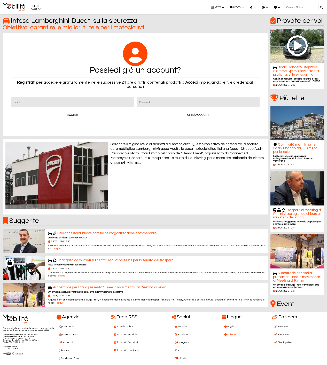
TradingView (285, 342)
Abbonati (68, 342)
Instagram (183, 342)
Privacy (65, 350)
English (231, 326)
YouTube (182, 326)
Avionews (283, 326)
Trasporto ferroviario (128, 342)
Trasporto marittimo (128, 350)
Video (237, 7)
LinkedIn (181, 358)
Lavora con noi (70, 334)
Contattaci (68, 326)
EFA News (283, 334)
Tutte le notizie (125, 326)
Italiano (231, 334)
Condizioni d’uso (70, 358)
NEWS (218, 7)
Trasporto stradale (127, 334)
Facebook (183, 334)
